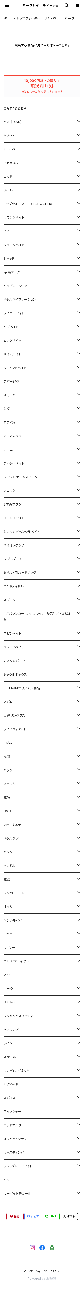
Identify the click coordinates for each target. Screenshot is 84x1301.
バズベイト (11, 327)
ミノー (8, 231)
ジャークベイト (14, 245)
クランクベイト (14, 217)
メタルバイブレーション (20, 299)
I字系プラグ (12, 272)
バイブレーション (15, 286)
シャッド (9, 258)
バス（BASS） (13, 122)
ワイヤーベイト (14, 313)
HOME (7, 18)
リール (8, 190)
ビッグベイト (12, 340)
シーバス (10, 149)
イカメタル (11, 163)
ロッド (8, 176)
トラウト (9, 135)
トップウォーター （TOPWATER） (37, 18)
